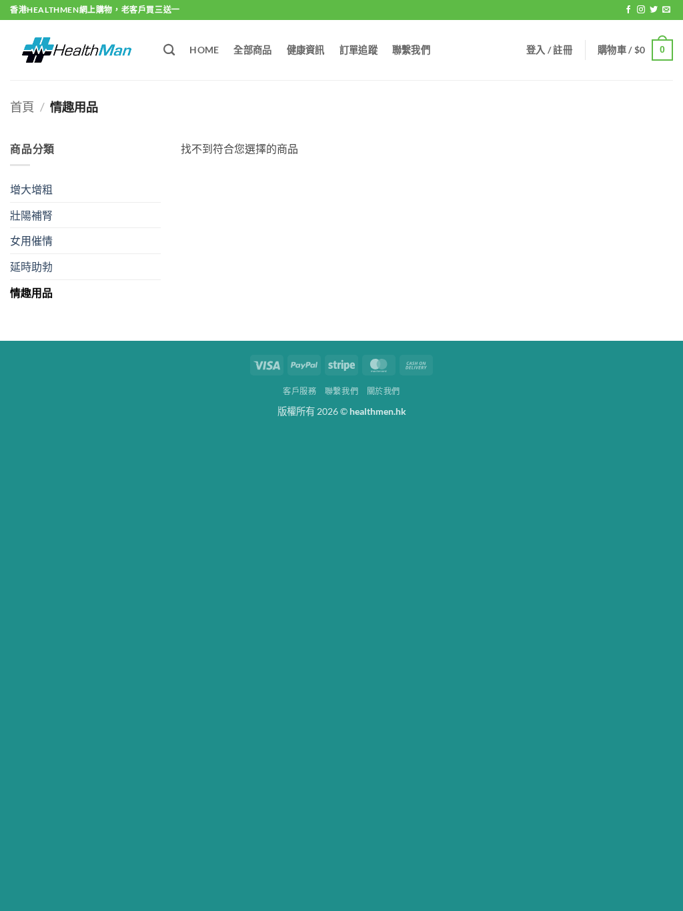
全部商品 (252, 49)
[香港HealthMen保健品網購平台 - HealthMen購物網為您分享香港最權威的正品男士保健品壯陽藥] (76, 50)
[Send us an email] (666, 10)
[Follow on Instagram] (641, 10)
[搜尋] (169, 50)
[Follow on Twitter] (654, 10)
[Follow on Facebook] (628, 10)
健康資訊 (306, 49)
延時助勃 (31, 266)
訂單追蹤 (358, 49)
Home (204, 49)
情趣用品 (31, 292)
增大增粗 (31, 189)
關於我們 (383, 391)
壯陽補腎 (31, 215)
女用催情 (31, 240)
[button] (549, 50)
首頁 (22, 106)
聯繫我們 (411, 49)
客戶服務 (299, 391)
